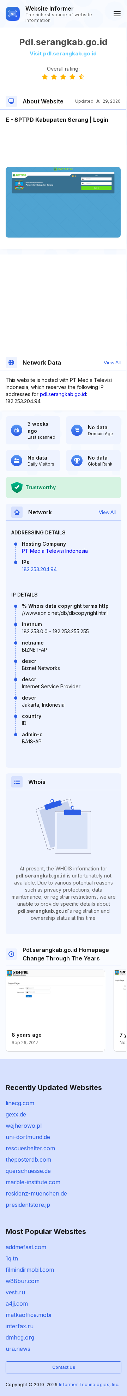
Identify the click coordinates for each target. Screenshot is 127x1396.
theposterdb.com (28, 1159)
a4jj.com (17, 1303)
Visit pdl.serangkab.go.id (63, 53)
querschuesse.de (28, 1170)
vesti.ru (15, 1292)
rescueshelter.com (30, 1148)
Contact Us (63, 1367)
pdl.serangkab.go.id (63, 394)
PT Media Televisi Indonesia (55, 551)
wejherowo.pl (24, 1125)
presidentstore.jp (28, 1204)
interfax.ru (20, 1326)
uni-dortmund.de (28, 1136)
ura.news (18, 1348)
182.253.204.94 (39, 569)
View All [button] (112, 362)
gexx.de (16, 1114)
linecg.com (20, 1103)
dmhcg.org (20, 1337)
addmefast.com (26, 1247)
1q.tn (12, 1258)
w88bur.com (23, 1280)
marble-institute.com (33, 1182)
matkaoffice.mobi (28, 1314)
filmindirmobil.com (30, 1269)
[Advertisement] (63, 145)
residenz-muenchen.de (36, 1193)
